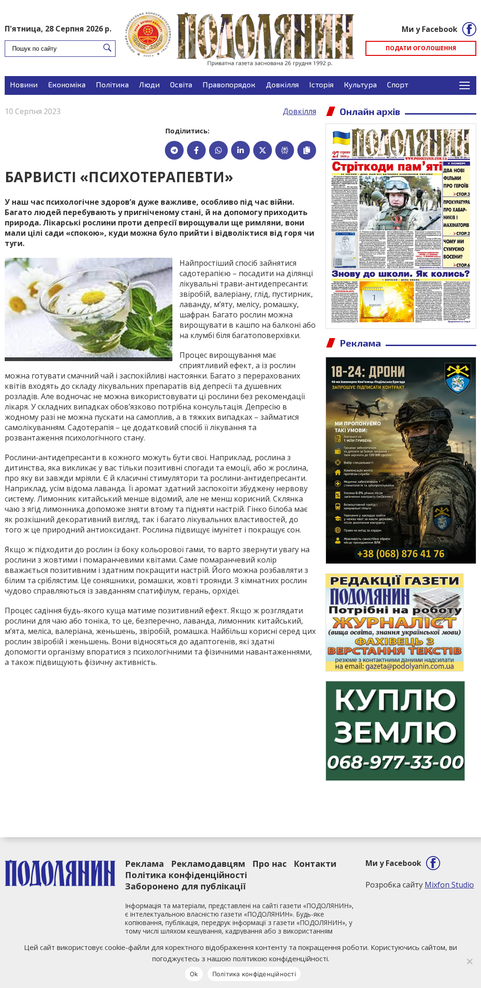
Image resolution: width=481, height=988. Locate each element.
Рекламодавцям (208, 863)
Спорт (397, 84)
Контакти (315, 863)
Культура (360, 84)
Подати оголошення (421, 48)
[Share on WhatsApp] (218, 150)
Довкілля (282, 84)
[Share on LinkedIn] (240, 150)
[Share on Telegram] (174, 150)
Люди (149, 84)
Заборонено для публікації (185, 886)
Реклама (144, 863)
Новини (24, 84)
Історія (321, 84)
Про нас (269, 863)
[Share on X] (262, 150)
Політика (112, 84)
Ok (194, 974)
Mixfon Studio (449, 885)
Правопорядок (229, 84)
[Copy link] (306, 150)
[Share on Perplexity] (284, 150)
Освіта (181, 84)
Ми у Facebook (430, 29)
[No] (469, 961)
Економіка (66, 84)
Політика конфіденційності (186, 874)
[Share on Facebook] (196, 150)
